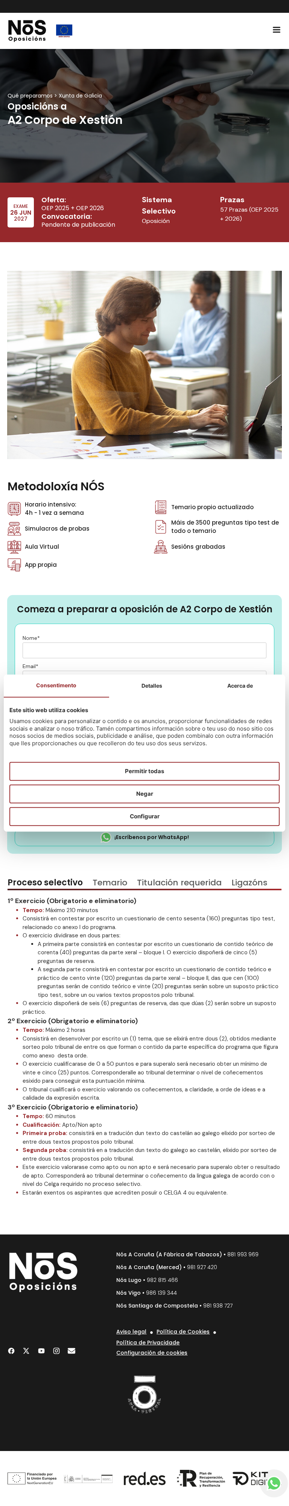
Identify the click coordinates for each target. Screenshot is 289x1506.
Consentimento (56, 685)
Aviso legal (131, 1331)
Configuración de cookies (151, 1352)
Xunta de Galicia (80, 95)
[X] (26, 1351)
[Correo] (71, 1351)
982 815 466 (162, 1280)
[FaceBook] (11, 1351)
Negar (144, 793)
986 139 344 (161, 1293)
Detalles (151, 685)
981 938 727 (218, 1305)
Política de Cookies (183, 1331)
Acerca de (240, 685)
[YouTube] (41, 1351)
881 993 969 (243, 1254)
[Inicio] (27, 31)
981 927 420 (202, 1267)
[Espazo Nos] (144, 1394)
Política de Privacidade (147, 1342)
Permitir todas (144, 771)
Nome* (31, 638)
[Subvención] (64, 30)
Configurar (145, 816)
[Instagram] (56, 1351)
